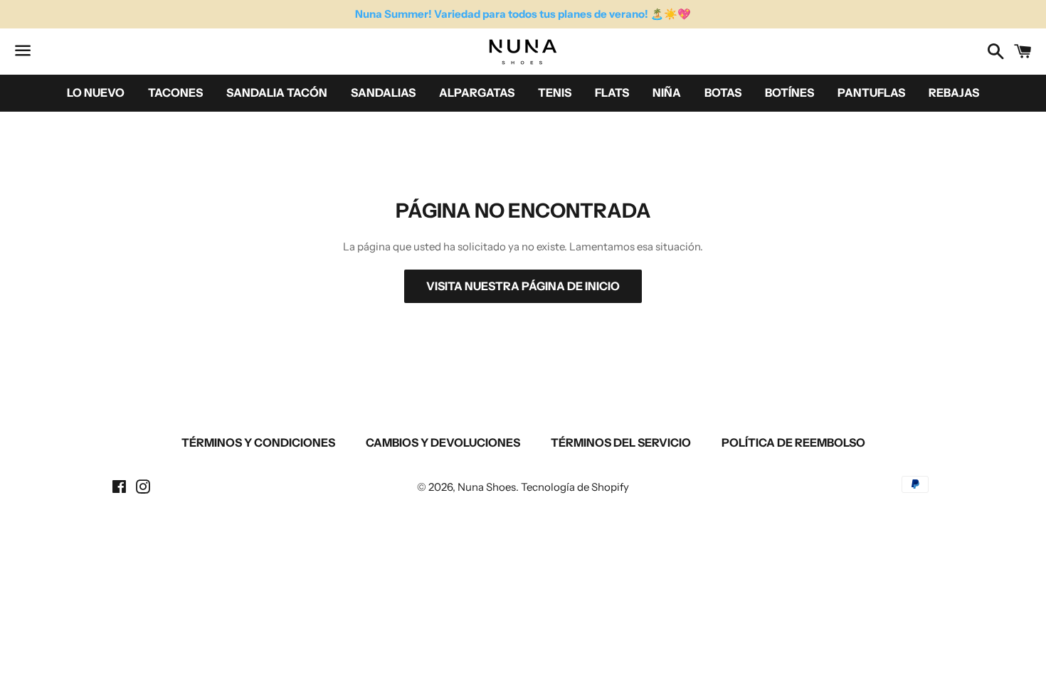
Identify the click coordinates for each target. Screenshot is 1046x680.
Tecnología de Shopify (575, 487)
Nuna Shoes (487, 487)
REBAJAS (954, 92)
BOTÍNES (789, 92)
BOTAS (722, 92)
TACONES (175, 92)
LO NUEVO (96, 92)
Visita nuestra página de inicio (523, 286)
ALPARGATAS (476, 92)
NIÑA (667, 92)
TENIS (554, 92)
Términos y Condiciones (258, 442)
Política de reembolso (793, 442)
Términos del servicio (621, 442)
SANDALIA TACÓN (276, 92)
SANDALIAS (383, 92)
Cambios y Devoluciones (443, 442)
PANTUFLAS (871, 92)
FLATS (612, 92)
